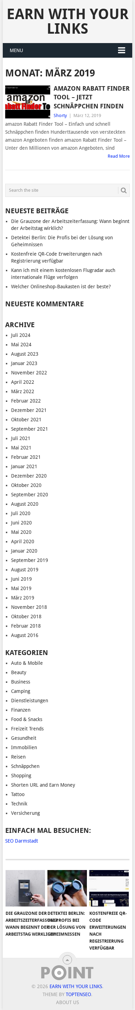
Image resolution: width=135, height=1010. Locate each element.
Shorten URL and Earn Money (43, 785)
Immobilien (24, 747)
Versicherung (25, 813)
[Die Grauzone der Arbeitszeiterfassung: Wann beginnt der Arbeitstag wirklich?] (25, 888)
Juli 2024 (20, 335)
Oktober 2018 (26, 616)
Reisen (18, 757)
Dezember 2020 (29, 476)
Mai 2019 (21, 588)
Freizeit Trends (27, 728)
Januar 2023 (24, 363)
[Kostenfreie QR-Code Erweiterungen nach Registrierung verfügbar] (109, 888)
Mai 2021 (21, 447)
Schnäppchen (25, 766)
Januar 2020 (24, 551)
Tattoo (18, 794)
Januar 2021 (24, 466)
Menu (16, 50)
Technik (19, 803)
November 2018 (29, 607)
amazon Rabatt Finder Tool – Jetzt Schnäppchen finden (91, 97)
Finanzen (20, 710)
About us (67, 1002)
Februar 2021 (26, 457)
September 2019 (29, 560)
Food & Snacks (26, 719)
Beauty (18, 672)
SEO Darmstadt (21, 841)
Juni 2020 (21, 522)
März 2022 (22, 391)
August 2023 (24, 354)
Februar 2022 (26, 401)
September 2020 (29, 494)
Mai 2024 (21, 344)
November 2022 (29, 372)
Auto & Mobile (27, 663)
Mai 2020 (21, 532)
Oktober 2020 (26, 485)
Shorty (60, 115)
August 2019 (24, 569)
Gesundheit (23, 738)
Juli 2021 (20, 438)
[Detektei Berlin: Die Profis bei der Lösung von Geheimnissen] (67, 888)
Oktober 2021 (26, 419)
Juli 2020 (20, 513)
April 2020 (22, 541)
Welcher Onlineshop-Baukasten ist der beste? (61, 286)
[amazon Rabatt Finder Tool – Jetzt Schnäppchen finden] (27, 101)
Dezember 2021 (29, 410)
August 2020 (24, 504)
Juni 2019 (21, 579)
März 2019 (22, 598)
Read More (119, 156)
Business (20, 682)
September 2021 (29, 429)
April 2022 (22, 382)
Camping (20, 691)
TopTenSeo (78, 994)
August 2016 (24, 635)
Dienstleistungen (29, 700)
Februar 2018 (26, 626)
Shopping (21, 775)
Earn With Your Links (67, 21)
